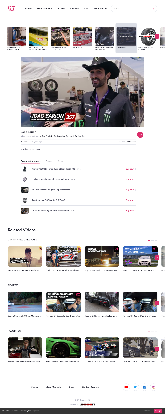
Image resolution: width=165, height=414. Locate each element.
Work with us (100, 8)
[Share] (140, 135)
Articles (61, 8)
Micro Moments (44, 8)
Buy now (130, 169)
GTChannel (131, 142)
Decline (147, 411)
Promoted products (30, 161)
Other (61, 161)
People (49, 161)
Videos (28, 8)
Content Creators (90, 387)
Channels (74, 8)
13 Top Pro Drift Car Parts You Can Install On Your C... (62, 136)
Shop (86, 8)
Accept (158, 411)
